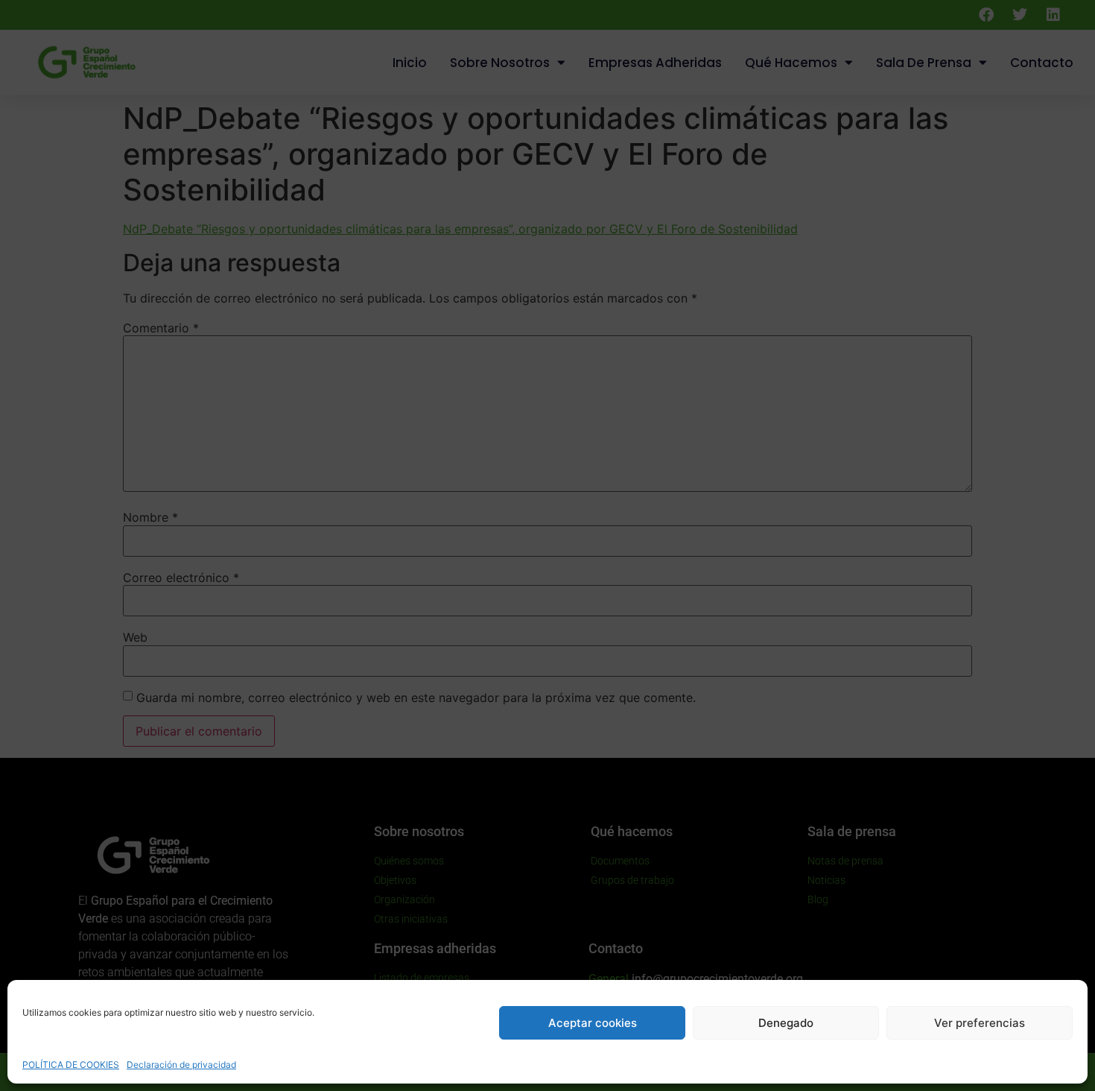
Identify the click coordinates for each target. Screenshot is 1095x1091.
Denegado (785, 1023)
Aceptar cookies (592, 1023)
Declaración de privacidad (181, 1064)
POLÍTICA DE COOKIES (70, 1064)
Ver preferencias (979, 1023)
